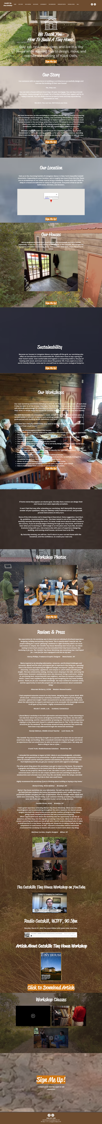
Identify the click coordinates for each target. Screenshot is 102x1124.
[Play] (31, 936)
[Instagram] (95, 4)
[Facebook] (92, 4)
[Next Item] (87, 270)
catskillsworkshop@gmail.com (51, 1120)
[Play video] (49, 847)
